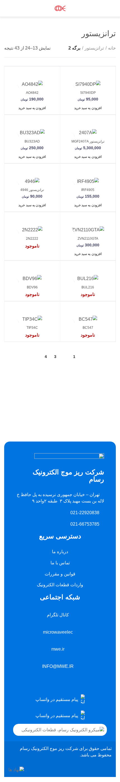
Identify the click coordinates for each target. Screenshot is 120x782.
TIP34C (32, 328)
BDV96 (32, 287)
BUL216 (87, 287)
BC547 (88, 328)
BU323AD (32, 141)
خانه (112, 48)
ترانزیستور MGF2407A (87, 141)
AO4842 (32, 93)
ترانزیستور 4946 (32, 190)
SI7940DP (88, 93)
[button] (87, 108)
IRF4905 (87, 190)
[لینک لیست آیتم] (60, 699)
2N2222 (32, 239)
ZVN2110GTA (88, 239)
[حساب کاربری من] (18, 8)
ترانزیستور (94, 48)
